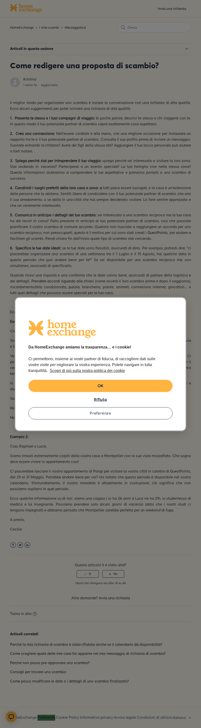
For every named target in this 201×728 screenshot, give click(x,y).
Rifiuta (100, 399)
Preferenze (100, 413)
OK (101, 385)
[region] (100, 364)
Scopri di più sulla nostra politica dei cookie (87, 371)
